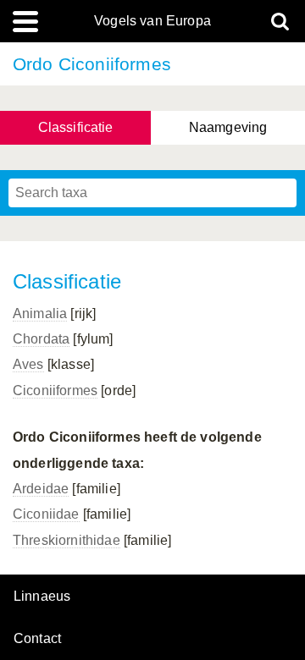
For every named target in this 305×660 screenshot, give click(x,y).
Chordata (41, 339)
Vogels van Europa (152, 21)
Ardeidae (41, 488)
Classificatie (76, 127)
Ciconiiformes (55, 390)
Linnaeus (42, 596)
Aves (28, 364)
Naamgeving (228, 127)
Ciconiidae (46, 514)
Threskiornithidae (66, 540)
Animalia (40, 313)
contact (37, 638)
